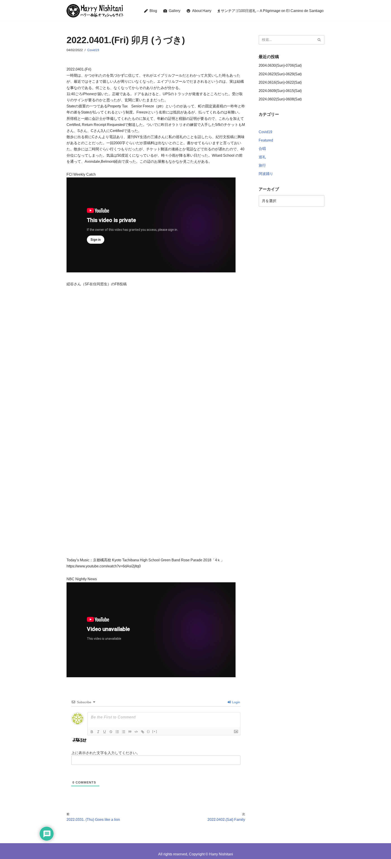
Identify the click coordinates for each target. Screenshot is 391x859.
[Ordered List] (117, 731)
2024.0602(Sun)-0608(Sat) (280, 99)
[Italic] (98, 731)
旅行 (262, 165)
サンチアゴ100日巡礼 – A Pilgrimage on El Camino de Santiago (272, 11)
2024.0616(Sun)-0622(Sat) (280, 82)
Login (235, 702)
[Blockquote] (130, 731)
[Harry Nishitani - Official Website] (95, 10)
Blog (152, 11)
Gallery (173, 11)
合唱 (262, 149)
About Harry (200, 11)
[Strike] (111, 731)
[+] (154, 731)
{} (148, 731)
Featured (266, 140)
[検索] (319, 40)
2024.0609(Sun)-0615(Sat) (280, 91)
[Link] (142, 731)
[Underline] (104, 731)
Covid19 (93, 50)
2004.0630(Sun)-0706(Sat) (280, 65)
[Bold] (92, 731)
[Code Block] (136, 731)
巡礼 (262, 157)
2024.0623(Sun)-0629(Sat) (280, 74)
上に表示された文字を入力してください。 (105, 753)
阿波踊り (266, 174)
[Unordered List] (123, 731)
